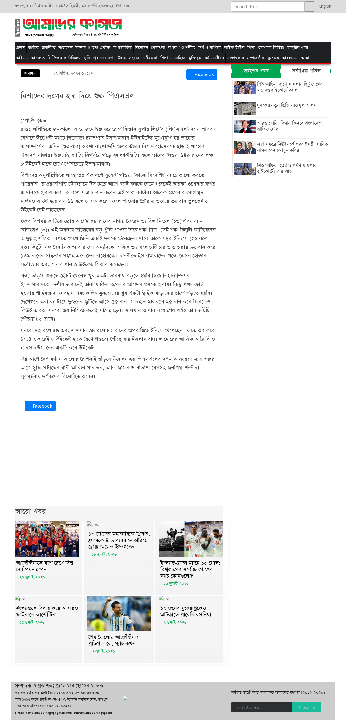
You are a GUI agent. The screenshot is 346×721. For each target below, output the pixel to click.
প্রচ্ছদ (20, 47)
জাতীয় (33, 47)
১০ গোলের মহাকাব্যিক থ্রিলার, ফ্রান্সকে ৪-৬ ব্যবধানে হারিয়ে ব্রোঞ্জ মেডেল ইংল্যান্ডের (119, 540)
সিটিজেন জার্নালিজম (64, 58)
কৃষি (87, 58)
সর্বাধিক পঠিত (306, 71)
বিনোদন (141, 47)
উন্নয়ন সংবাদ (128, 58)
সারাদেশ (65, 47)
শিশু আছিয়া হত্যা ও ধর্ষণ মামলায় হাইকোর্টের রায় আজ (287, 168)
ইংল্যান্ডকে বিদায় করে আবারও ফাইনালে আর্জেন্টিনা (47, 611)
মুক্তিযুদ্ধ (195, 58)
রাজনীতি (48, 47)
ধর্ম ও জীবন (214, 58)
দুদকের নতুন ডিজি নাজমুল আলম (287, 105)
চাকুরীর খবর (297, 47)
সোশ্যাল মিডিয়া (271, 47)
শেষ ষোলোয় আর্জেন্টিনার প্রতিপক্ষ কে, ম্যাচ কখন (113, 640)
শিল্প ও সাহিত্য (173, 58)
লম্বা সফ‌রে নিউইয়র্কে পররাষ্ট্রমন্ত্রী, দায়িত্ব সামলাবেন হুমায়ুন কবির (292, 147)
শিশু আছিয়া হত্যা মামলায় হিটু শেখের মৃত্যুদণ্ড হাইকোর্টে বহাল (289, 87)
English (323, 6)
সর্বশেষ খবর (256, 71)
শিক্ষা (251, 47)
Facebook (203, 74)
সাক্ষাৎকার (235, 58)
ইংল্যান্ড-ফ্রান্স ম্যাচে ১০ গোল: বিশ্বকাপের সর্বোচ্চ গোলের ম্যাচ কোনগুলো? (190, 569)
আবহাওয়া (290, 58)
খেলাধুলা (158, 47)
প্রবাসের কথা (104, 58)
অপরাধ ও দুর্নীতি (181, 47)
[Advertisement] (241, 27)
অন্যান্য (307, 58)
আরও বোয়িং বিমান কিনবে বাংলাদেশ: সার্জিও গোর (290, 126)
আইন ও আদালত (30, 58)
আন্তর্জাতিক (122, 47)
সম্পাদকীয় (255, 58)
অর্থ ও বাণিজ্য (209, 47)
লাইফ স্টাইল (234, 47)
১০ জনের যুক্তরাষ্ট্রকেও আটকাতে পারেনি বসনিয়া (185, 611)
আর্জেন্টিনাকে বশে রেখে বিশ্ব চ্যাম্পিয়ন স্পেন (44, 566)
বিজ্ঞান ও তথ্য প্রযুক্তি (92, 47)
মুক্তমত (273, 58)
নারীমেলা (149, 58)
